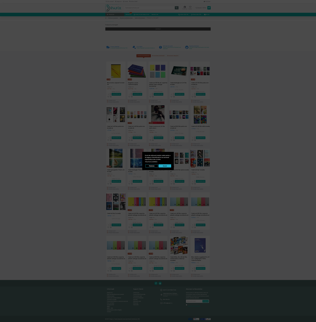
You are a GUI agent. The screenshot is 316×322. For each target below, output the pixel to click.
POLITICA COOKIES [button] (151, 161)
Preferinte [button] (151, 166)
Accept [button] (165, 166)
